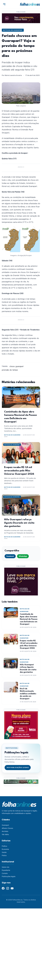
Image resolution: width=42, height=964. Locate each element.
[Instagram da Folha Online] (7, 888)
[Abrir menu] (4, 4)
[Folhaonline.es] (30, 4)
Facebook (10, 556)
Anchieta (5, 831)
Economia (5, 849)
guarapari (19, 366)
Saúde (4, 852)
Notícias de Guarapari (12, 30)
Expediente (6, 870)
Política (4, 846)
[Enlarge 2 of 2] (37, 229)
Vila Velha (5, 834)
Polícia (4, 855)
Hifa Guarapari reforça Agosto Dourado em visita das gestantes (19, 522)
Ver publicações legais (18, 767)
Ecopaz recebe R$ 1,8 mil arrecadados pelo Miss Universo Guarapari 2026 (19, 470)
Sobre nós (5, 867)
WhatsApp (23, 556)
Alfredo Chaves (7, 828)
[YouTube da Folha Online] (12, 888)
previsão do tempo (10, 370)
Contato (5, 873)
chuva (12, 366)
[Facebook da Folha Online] (3, 888)
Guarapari (5, 825)
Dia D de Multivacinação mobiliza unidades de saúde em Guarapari (28, 694)
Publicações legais (8, 876)
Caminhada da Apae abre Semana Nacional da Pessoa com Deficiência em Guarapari (28, 619)
